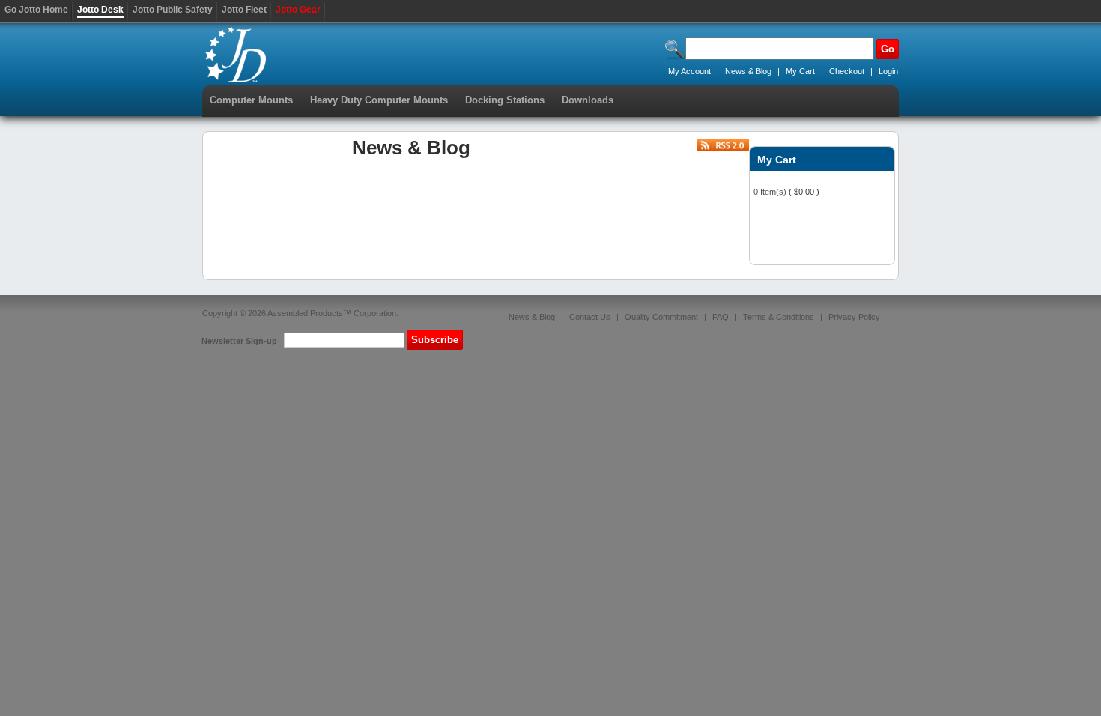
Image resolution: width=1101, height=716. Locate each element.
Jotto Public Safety (173, 9)
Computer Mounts (251, 100)
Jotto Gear (298, 9)
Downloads (587, 100)
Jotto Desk (100, 9)
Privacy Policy (854, 316)
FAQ (720, 316)
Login (888, 71)
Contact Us (589, 316)
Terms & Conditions (778, 316)
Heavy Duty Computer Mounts (379, 100)
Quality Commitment (661, 316)
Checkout (846, 71)
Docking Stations (505, 100)
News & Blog (749, 71)
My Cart (800, 71)
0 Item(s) (769, 191)
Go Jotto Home (36, 9)
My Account (689, 71)
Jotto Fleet (244, 9)
